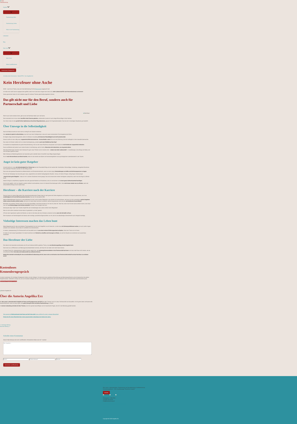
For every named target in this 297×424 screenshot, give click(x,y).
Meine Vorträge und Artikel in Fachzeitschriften (114, 404)
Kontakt (106, 392)
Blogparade (38, 89)
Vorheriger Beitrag (5, 324)
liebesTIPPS (21, 76)
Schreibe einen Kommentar (10, 76)
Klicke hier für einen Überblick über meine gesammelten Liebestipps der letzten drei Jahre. (27, 316)
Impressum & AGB (107, 409)
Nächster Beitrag (5, 326)
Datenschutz (106, 406)
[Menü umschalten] (11, 12)
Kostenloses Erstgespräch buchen (8, 281)
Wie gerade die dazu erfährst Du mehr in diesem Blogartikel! (31, 314)
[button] (8, 7)
